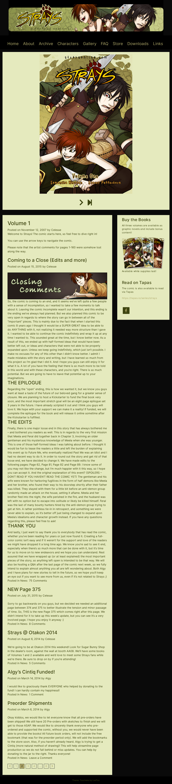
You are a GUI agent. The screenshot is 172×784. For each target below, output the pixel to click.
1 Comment (36, 694)
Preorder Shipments (30, 703)
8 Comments (37, 623)
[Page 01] (81, 203)
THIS (26, 611)
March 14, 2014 (30, 678)
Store (118, 43)
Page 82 (58, 464)
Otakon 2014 (42, 647)
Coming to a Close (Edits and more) (47, 260)
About (28, 43)
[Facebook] (126, 310)
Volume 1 (19, 223)
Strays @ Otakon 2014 (32, 632)
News (23, 580)
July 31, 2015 (29, 595)
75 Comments (38, 580)
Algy (48, 678)
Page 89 (75, 464)
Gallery (89, 43)
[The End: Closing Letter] (90, 203)
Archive (46, 43)
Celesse (56, 230)
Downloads (138, 43)
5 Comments (37, 663)
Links (158, 43)
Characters (68, 43)
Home (13, 43)
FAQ (104, 43)
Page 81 (46, 464)
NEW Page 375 (24, 589)
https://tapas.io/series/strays (139, 298)
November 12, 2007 (33, 230)
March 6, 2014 (30, 709)
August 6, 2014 (30, 639)
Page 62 (34, 464)
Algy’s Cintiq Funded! (31, 672)
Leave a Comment (40, 757)
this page (93, 611)
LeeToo (96, 780)
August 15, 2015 (31, 266)
